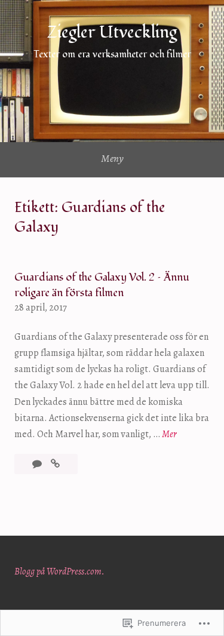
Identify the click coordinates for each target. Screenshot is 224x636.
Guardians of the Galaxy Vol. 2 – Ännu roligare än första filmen (101, 285)
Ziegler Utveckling (112, 32)
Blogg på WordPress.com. (59, 571)
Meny (112, 158)
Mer (169, 435)
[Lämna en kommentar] (38, 464)
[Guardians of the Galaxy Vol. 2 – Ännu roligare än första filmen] (55, 464)
